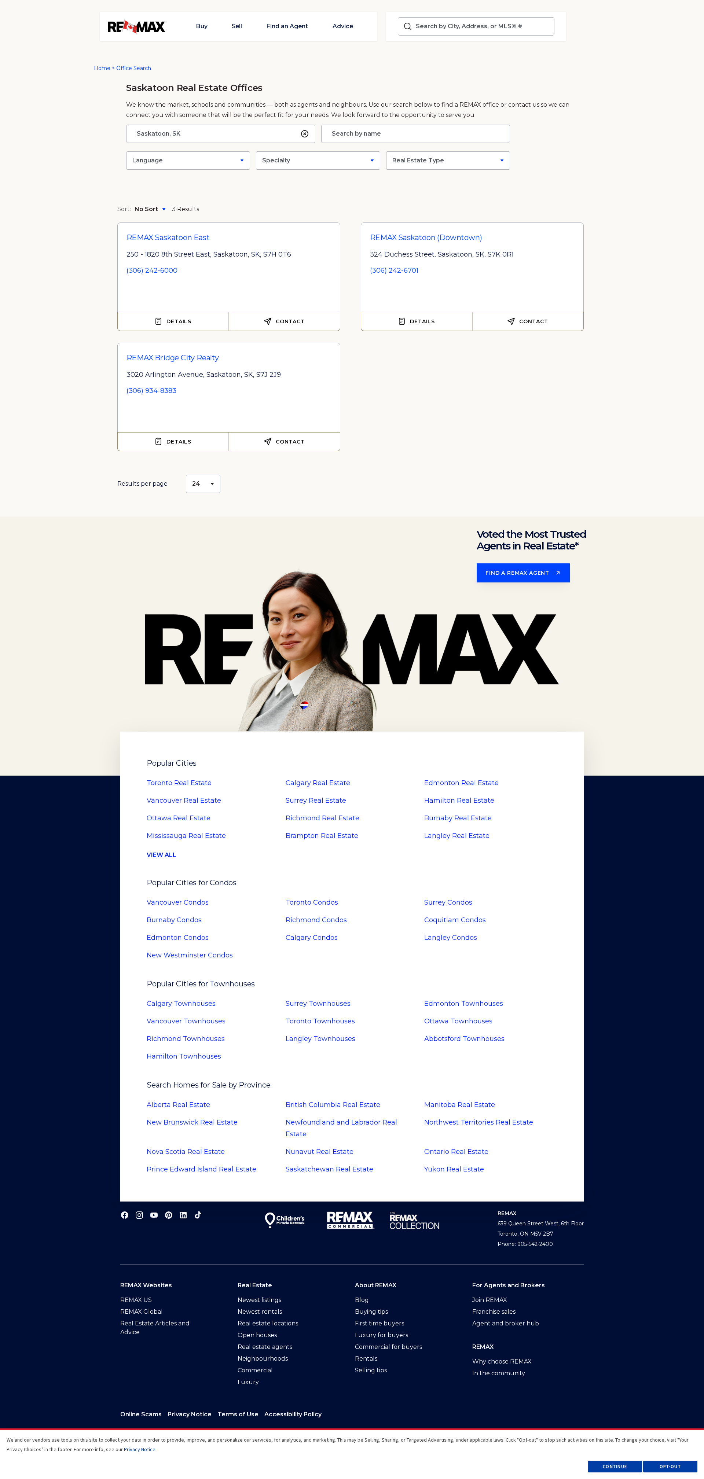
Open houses (257, 1335)
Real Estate (179, 783)
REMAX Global (141, 1311)
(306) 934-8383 (151, 391)
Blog (362, 1299)
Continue (615, 1466)
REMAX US (136, 1299)
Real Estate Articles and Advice (155, 1328)
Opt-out (670, 1466)
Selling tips (371, 1370)
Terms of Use (237, 1414)
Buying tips (371, 1311)
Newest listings (259, 1299)
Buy (202, 26)
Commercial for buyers (388, 1346)
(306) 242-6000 (151, 270)
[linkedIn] (183, 1214)
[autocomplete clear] (304, 134)
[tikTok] (198, 1214)
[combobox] (483, 26)
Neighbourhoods (263, 1358)
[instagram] (139, 1214)
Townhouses (181, 1004)
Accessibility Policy (293, 1414)
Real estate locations (268, 1323)
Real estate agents (265, 1346)
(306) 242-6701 (394, 270)
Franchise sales (494, 1311)
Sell (237, 26)
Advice (343, 26)
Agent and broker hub (505, 1323)
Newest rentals (260, 1311)
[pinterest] (168, 1214)
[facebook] (124, 1214)
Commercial (255, 1370)
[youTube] (154, 1214)
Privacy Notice (190, 1414)
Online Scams (141, 1414)
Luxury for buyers (381, 1335)
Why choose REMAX (502, 1361)
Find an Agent (287, 26)
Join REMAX (489, 1299)
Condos (178, 902)
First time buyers (379, 1323)
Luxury (248, 1382)
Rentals (366, 1358)
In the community (498, 1373)
